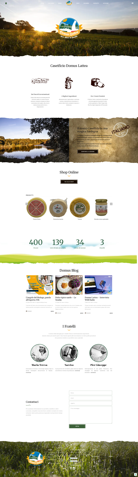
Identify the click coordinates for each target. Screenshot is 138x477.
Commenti (29, 311)
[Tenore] (58, 207)
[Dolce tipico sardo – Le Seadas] (69, 285)
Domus (45, 302)
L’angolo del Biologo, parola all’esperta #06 (38, 298)
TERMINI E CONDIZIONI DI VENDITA (79, 455)
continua (28, 372)
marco (33, 302)
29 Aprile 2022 (29, 302)
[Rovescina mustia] (36, 207)
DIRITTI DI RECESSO (75, 452)
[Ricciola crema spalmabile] (80, 207)
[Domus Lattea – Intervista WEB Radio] (98, 285)
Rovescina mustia (37, 219)
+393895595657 (54, 463)
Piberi (101, 219)
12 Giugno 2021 (58, 302)
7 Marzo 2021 (87, 302)
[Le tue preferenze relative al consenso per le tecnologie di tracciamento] (135, 474)
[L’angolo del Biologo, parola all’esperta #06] (39, 285)
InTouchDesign (104, 456)
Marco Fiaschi (103, 458)
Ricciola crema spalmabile (80, 219)
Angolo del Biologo (40, 302)
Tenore (58, 219)
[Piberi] (101, 207)
